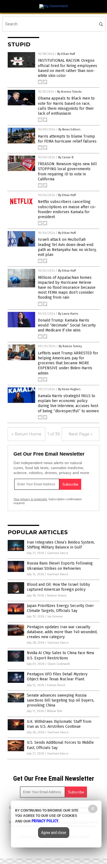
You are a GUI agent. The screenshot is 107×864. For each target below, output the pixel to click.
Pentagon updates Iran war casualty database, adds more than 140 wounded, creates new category (62, 632)
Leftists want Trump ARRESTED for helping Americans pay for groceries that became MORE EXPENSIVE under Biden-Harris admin (68, 363)
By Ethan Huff (66, 54)
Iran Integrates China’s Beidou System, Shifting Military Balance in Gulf (61, 545)
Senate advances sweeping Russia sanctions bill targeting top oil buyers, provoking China (60, 700)
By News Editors (69, 129)
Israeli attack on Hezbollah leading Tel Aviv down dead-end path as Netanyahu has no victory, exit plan (67, 247)
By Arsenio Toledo (69, 91)
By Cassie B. (66, 157)
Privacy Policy (45, 821)
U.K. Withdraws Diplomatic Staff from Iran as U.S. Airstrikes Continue (59, 724)
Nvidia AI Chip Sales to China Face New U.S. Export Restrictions (60, 655)
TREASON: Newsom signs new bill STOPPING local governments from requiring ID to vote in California (67, 171)
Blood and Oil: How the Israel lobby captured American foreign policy (58, 587)
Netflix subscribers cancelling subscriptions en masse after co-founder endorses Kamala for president (67, 209)
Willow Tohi (54, 711)
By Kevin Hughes (69, 389)
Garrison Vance (57, 553)
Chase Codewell (58, 664)
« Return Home (26, 434)
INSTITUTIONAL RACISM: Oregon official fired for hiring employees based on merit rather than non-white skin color (67, 68)
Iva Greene (55, 616)
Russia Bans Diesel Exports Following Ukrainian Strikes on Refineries (60, 566)
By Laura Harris (68, 313)
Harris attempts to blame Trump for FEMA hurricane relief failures (67, 139)
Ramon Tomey (56, 595)
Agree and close (53, 832)
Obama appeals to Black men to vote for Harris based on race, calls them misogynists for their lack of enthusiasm (66, 106)
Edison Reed (56, 685)
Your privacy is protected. (30, 499)
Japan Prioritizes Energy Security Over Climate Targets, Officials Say (60, 608)
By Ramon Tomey (70, 346)
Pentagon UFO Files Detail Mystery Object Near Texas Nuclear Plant (57, 676)
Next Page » (80, 434)
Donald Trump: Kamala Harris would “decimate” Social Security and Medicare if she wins (67, 325)
